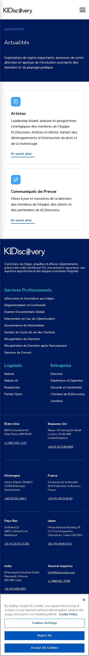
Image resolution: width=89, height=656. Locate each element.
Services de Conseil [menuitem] (17, 353)
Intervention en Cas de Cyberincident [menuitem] (29, 319)
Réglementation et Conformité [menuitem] (25, 305)
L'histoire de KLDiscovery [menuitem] (68, 394)
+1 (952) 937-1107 (15, 443)
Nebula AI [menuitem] (11, 381)
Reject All (44, 635)
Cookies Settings (44, 623)
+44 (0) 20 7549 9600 (60, 447)
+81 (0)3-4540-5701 (60, 543)
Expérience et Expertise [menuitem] (67, 381)
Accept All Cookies (44, 648)
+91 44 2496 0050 (15, 589)
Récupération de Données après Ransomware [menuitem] (35, 346)
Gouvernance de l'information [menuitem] (24, 325)
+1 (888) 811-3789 (59, 581)
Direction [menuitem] (57, 374)
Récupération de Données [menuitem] (22, 339)
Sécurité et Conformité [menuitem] (66, 387)
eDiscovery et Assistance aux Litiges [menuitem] (29, 298)
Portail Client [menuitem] (13, 394)
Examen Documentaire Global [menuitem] (24, 312)
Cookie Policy (68, 614)
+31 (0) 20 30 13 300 (16, 543)
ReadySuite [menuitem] (12, 387)
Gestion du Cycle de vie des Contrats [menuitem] (29, 332)
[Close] (84, 600)
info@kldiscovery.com (61, 572)
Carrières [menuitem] (57, 401)
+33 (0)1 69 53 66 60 (60, 498)
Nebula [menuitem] (9, 374)
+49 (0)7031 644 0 (15, 498)
